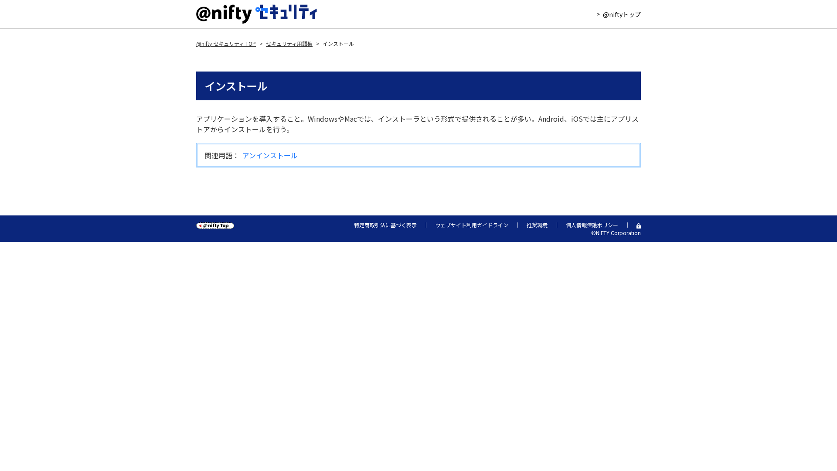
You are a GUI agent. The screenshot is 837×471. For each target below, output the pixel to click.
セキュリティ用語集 (289, 44)
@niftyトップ (622, 14)
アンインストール (270, 155)
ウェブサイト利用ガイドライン (471, 225)
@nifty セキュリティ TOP (226, 44)
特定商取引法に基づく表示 (385, 225)
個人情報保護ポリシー (592, 225)
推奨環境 (537, 225)
